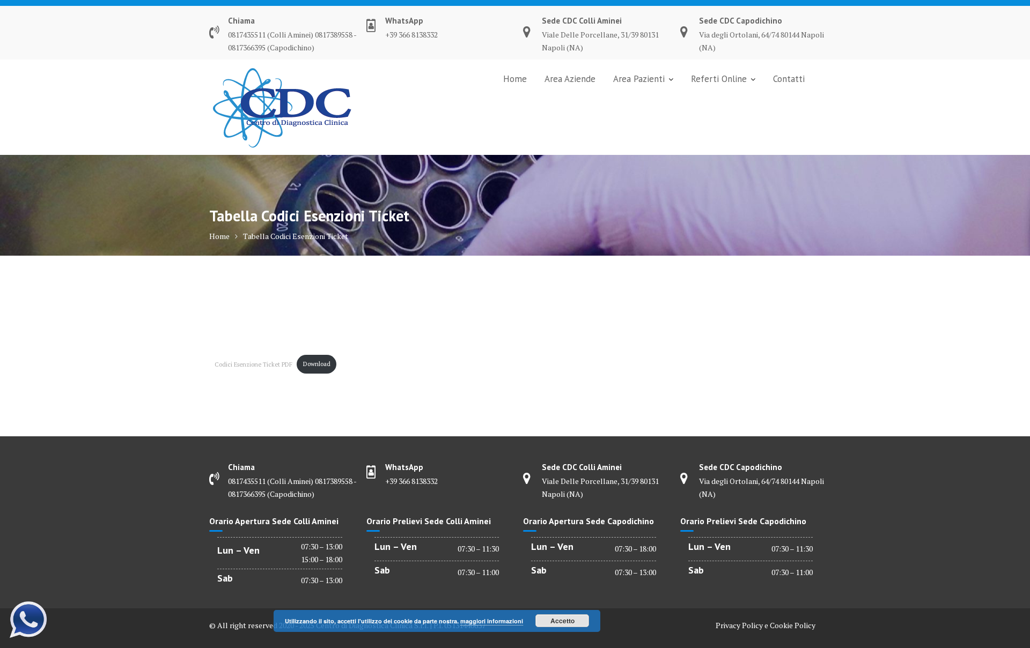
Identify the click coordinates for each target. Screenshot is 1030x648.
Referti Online (719, 79)
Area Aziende (570, 79)
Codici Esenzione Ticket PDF (253, 364)
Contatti (789, 79)
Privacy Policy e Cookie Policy (765, 625)
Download (316, 364)
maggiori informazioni (491, 621)
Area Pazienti (639, 79)
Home (515, 79)
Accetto (562, 620)
